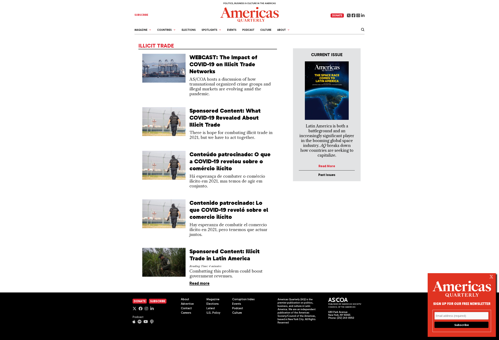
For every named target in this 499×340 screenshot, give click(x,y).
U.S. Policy (213, 312)
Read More (327, 166)
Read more (199, 283)
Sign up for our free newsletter (461, 303)
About (185, 299)
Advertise (187, 304)
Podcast (248, 29)
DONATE (337, 15)
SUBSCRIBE (141, 14)
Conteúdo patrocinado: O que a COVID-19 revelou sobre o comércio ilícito (230, 161)
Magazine (212, 299)
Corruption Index (243, 299)
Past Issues (326, 175)
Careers (186, 312)
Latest (210, 308)
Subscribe (157, 301)
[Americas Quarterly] (249, 14)
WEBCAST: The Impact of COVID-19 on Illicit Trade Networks (223, 64)
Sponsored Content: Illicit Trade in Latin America (224, 255)
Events (231, 29)
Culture (265, 29)
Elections (189, 29)
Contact (186, 308)
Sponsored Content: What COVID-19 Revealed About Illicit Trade (225, 117)
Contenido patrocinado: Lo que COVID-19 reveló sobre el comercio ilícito (228, 209)
